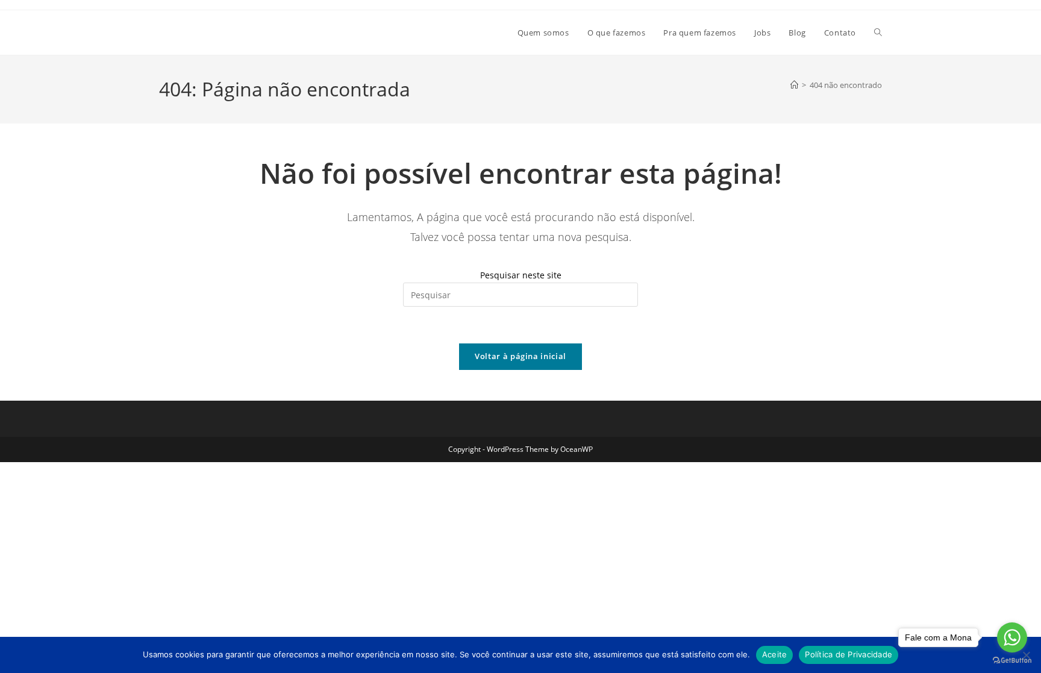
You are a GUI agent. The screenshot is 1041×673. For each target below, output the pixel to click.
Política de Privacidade (848, 654)
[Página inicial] (794, 85)
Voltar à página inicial (520, 356)
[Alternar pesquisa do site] (878, 32)
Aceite (774, 654)
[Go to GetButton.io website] (1012, 661)
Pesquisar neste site (520, 275)
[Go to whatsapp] (1012, 637)
